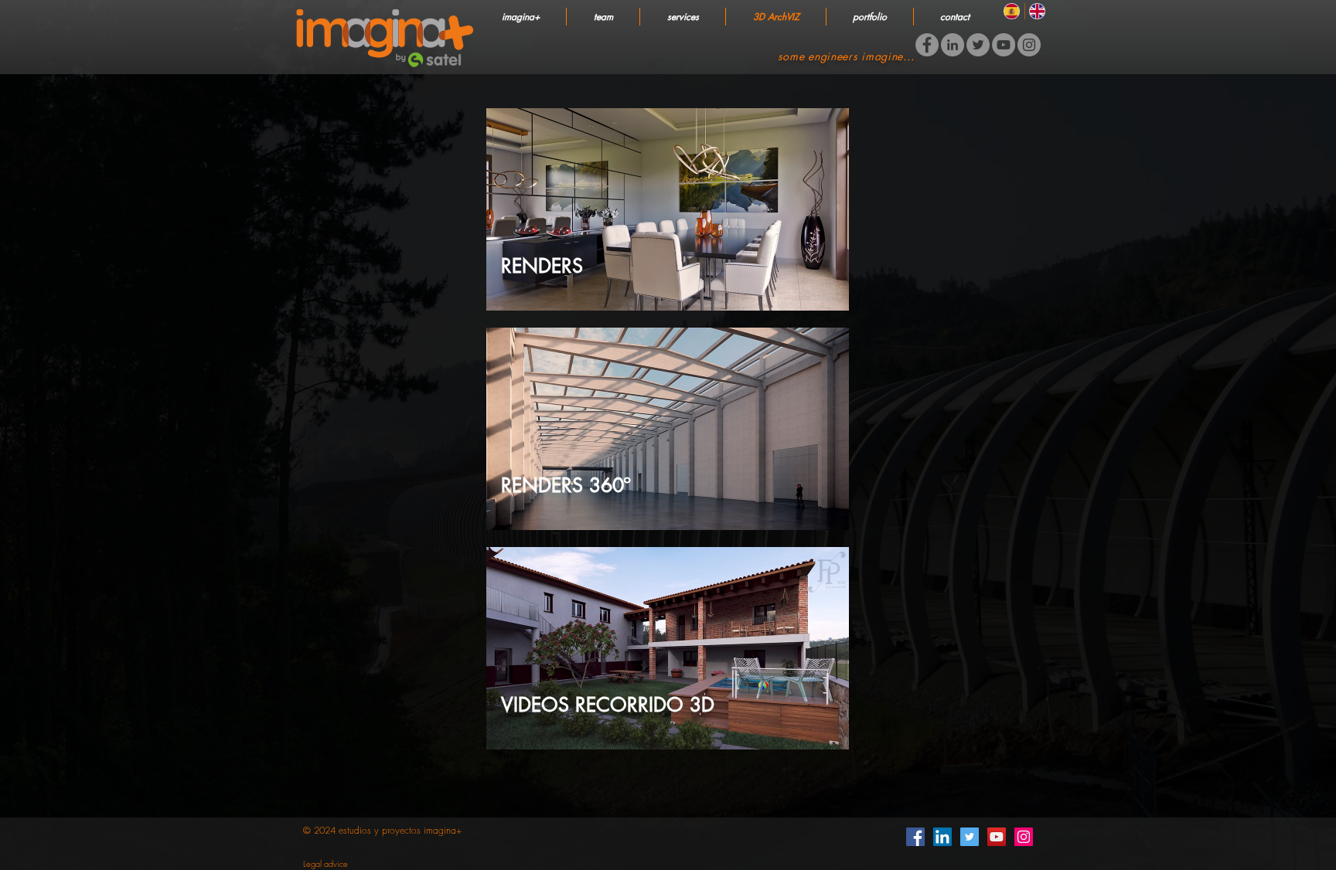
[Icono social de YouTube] (996, 837)
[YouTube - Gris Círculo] (1003, 44)
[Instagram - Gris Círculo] (1029, 44)
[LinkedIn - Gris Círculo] (952, 44)
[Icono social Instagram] (1023, 837)
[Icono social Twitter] (969, 837)
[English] (1037, 11)
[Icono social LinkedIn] (942, 837)
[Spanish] (1011, 11)
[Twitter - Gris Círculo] (978, 44)
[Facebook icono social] (915, 837)
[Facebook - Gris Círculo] (927, 44)
